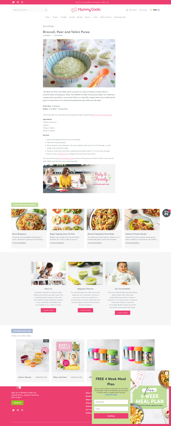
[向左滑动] (17, 386)
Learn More (48, 310)
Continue (111, 416)
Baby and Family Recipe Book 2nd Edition (60, 377)
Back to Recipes (48, 26)
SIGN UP (17, 402)
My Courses (143, 10)
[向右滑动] (20, 386)
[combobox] (29, 10)
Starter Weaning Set (66, 158)
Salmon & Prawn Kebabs (136, 234)
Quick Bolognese (19, 234)
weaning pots (62, 154)
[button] (48, 17)
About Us (89, 393)
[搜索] (46, 10)
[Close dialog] (166, 373)
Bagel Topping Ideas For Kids (62, 234)
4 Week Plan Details (111, 394)
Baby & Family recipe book (101, 115)
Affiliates (89, 413)
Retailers (89, 396)
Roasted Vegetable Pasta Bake (101, 234)
